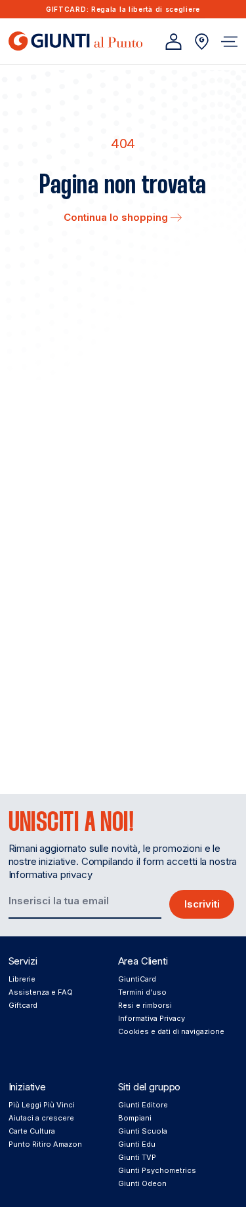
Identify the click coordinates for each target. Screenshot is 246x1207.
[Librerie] (202, 41)
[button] (229, 41)
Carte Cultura (32, 1131)
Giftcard (23, 1005)
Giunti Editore (143, 1104)
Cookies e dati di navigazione (171, 1031)
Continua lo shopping (117, 217)
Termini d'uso (142, 992)
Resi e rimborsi (145, 1005)
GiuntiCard (137, 979)
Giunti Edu (136, 1144)
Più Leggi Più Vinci (42, 1104)
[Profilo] (173, 41)
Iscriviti (202, 904)
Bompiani (135, 1117)
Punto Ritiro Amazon (45, 1144)
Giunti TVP (137, 1157)
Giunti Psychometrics (157, 1170)
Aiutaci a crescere (41, 1117)
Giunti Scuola (142, 1131)
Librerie (22, 979)
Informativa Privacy (151, 1018)
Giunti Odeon (142, 1183)
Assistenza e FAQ (41, 992)
